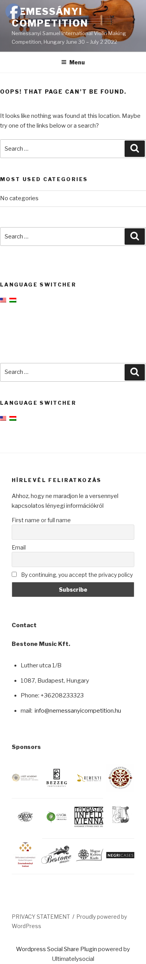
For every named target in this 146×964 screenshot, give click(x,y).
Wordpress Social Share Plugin (57, 949)
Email (19, 547)
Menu (77, 62)
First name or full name (41, 520)
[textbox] (78, 687)
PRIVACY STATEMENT (41, 916)
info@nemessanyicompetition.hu (78, 710)
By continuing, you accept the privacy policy (76, 574)
